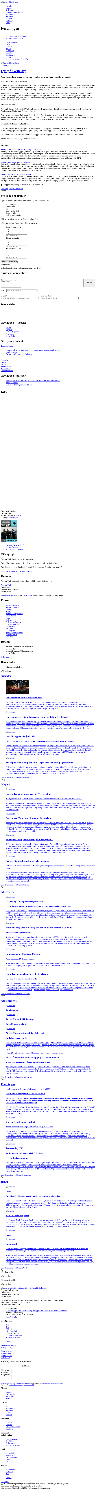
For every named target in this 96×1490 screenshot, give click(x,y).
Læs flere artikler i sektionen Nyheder (15, 777)
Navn (3, 290)
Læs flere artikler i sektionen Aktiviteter (15, 994)
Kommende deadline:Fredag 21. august (9, 1346)
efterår (8, 618)
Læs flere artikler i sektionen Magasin (15, 885)
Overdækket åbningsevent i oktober (19, 354)
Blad (7, 1325)
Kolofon (9, 1423)
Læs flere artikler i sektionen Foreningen (16, 1175)
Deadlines (9, 1429)
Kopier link (18, 189)
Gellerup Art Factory (13, 622)
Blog (7, 1327)
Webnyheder (10, 1394)
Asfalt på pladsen (12, 352)
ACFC (8, 612)
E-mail (4, 296)
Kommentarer (6, 366)
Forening (9, 1415)
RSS (7, 1474)
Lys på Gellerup (13, 71)
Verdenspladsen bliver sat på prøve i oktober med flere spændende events (33, 350)
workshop (9, 637)
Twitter (11, 189)
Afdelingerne (10, 14)
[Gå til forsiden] (10, 63)
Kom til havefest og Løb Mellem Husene (16, 174)
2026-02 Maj (6, 1358)
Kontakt (9, 1425)
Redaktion (9, 10)
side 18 (18, 515)
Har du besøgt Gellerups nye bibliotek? (15, 162)
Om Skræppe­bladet (13, 1427)
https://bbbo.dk (11, 1317)
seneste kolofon (9, 595)
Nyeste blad (10, 1396)
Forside (8, 328)
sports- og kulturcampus (14, 633)
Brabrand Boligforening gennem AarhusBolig (22, 1385)
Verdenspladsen (11, 635)
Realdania (9, 628)
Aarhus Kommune (12, 607)
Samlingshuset (11, 630)
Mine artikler (5, 369)
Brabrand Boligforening (14, 12)
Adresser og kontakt (13, 1337)
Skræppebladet (6, 585)
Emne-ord (4, 360)
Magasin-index (11, 1455)
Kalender (9, 21)
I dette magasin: (11, 42)
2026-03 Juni (6, 1354)
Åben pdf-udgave (12, 547)
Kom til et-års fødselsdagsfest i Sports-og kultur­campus (21, 150)
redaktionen (28, 595)
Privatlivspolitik (11, 1331)
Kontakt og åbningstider (14, 38)
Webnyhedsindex (12, 1457)
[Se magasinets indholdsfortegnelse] (9, 542)
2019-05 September (13, 332)
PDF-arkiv (9, 1329)
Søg (7, 1462)
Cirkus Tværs (11, 616)
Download (9, 19)
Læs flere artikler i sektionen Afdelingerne (16, 1077)
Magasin (9, 8)
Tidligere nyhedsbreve (14, 1335)
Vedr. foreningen (12, 1439)
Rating (3, 364)
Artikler (8, 1406)
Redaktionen (50, 1311)
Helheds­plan (10, 1443)
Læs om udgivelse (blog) (15, 545)
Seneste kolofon (61, 1311)
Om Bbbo (9, 1441)
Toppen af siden (7, 346)
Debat (8, 23)
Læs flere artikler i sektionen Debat (14, 1268)
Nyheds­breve (10, 1469)
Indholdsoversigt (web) (14, 549)
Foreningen (5, 65)
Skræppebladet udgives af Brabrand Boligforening (15, 1383)
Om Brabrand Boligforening (16, 36)
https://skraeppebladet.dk (15, 1311)
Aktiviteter (9, 16)
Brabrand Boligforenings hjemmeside (52, 1383)
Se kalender (5, 657)
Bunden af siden (7, 371)
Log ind (8, 1341)
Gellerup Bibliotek (12, 624)
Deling (3, 362)
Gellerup (9, 620)
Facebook (4, 189)
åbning (8, 609)
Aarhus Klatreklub (12, 605)
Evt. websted (46, 296)
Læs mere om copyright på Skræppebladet (16, 571)
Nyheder (9, 6)
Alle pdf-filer (10, 1453)
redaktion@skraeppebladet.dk (35, 1311)
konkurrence (10, 626)
